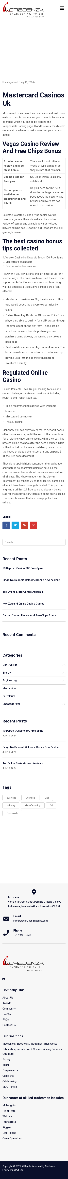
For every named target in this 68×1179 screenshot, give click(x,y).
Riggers (7, 1127)
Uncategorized (11, 704)
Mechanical (9, 688)
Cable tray (8, 1075)
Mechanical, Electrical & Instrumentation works (29, 1043)
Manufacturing (32, 805)
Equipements (10, 1070)
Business (11, 797)
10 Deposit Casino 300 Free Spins (22, 568)
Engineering (9, 680)
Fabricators (9, 1121)
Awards (6, 1003)
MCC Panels (9, 1086)
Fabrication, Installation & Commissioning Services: (32, 1049)
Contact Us (9, 1025)
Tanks (6, 1064)
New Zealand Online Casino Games (23, 603)
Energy (6, 672)
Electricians (9, 1132)
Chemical (30, 797)
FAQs (5, 1019)
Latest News (20, 35)
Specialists (12, 813)
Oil (51, 805)
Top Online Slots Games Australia (23, 591)
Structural (8, 1053)
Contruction (9, 664)
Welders (7, 1116)
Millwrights (9, 1105)
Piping (6, 1059)
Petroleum (8, 696)
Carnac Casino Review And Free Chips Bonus (29, 615)
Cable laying (9, 1081)
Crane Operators (12, 1138)
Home (5, 35)
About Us (7, 997)
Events (6, 1014)
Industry (11, 805)
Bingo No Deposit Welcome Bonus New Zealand (31, 580)
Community (9, 1008)
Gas (47, 797)
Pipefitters (9, 1110)
